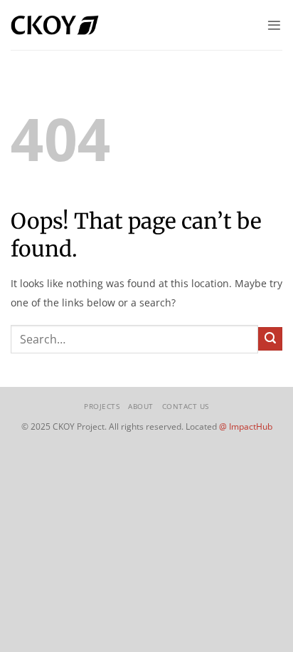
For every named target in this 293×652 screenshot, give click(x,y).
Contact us (185, 406)
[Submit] (270, 339)
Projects (101, 406)
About (141, 406)
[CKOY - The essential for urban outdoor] (55, 24)
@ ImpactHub (245, 426)
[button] (274, 25)
